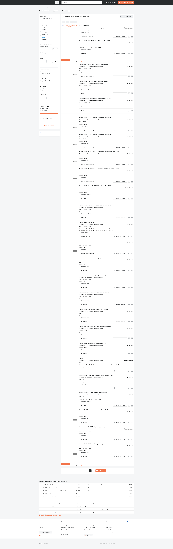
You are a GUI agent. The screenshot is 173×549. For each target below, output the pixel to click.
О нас (40, 525)
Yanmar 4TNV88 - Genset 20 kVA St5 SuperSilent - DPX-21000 (95, 185)
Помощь (41, 527)
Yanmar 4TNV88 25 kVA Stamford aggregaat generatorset (94, 444)
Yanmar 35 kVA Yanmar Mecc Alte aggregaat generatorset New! (95, 326)
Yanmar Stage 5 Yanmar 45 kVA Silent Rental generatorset (94, 64)
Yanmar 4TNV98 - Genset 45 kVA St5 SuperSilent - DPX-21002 (95, 205)
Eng (40, 535)
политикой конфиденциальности (84, 61)
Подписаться (65, 60)
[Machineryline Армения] (46, 2)
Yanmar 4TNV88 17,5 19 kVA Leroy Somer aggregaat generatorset (96, 375)
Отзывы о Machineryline (66, 532)
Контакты (41, 529)
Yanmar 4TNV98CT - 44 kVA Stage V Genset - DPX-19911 (93, 392)
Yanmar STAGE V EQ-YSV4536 (87, 222)
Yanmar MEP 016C (84, 25)
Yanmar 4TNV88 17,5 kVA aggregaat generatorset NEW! (93, 309)
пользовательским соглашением (100, 61)
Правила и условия (65, 525)
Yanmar (81, 358)
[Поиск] (63, 2)
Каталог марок (64, 534)
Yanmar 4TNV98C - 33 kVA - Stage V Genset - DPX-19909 (93, 81)
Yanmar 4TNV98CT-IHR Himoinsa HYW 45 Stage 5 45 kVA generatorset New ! (98, 241)
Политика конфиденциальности (68, 527)
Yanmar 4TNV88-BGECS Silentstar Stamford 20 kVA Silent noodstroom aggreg (99, 168)
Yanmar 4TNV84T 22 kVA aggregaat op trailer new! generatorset (95, 275)
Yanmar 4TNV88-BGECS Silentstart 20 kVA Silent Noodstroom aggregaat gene (99, 151)
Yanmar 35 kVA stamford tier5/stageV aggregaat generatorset (94, 98)
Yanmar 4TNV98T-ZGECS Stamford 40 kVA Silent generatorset (95, 117)
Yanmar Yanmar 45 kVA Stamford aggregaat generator (93, 343)
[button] (129, 36)
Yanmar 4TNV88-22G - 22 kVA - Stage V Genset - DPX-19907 (94, 40)
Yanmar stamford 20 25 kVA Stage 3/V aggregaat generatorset (95, 426)
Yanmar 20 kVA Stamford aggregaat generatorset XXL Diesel (94, 409)
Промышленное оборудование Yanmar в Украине (50, 515)
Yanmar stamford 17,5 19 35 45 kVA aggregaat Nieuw (92, 258)
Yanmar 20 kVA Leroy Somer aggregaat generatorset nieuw (94, 292)
